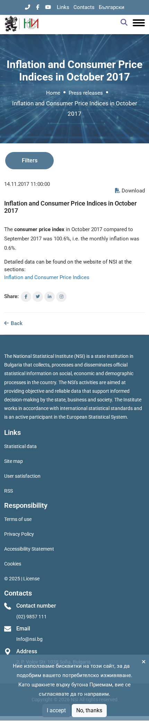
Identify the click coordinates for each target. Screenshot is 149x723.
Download (133, 191)
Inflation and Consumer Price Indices (46, 277)
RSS (8, 491)
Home (53, 93)
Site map (13, 461)
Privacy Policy (19, 534)
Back (16, 323)
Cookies (12, 564)
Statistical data (20, 446)
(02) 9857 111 (31, 616)
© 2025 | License (22, 578)
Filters (29, 160)
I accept (56, 710)
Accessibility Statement (29, 549)
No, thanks (89, 710)
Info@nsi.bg (29, 639)
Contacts (84, 7)
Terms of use (18, 519)
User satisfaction (22, 476)
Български (111, 7)
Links (63, 7)
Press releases (86, 93)
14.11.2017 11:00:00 (27, 184)
